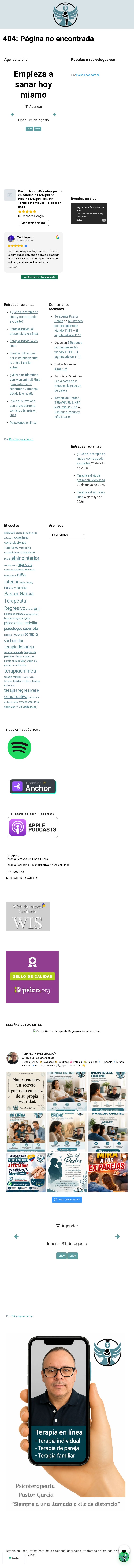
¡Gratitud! (60, 369)
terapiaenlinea (20, 671)
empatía (7, 565)
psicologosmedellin (20, 623)
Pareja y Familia (15, 587)
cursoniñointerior (12, 552)
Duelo (7, 558)
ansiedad (9, 532)
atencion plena (30, 533)
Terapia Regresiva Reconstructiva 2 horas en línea (38, 865)
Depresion (28, 552)
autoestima (8, 538)
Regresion (18, 634)
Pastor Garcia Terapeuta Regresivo (19, 601)
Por (85, 75)
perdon (29, 609)
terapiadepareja (19, 646)
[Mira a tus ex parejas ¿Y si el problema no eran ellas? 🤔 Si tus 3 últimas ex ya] (108, 1172)
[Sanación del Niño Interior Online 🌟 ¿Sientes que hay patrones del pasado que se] (67, 1132)
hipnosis (25, 564)
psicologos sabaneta (21, 628)
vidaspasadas (26, 707)
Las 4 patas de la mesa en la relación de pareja (67, 385)
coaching (21, 537)
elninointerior (25, 558)
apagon (19, 533)
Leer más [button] (13, 267)
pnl (37, 608)
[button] (124, 1557)
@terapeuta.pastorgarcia (38, 1058)
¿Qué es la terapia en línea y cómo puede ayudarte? (24, 316)
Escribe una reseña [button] (33, 223)
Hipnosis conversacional (14, 570)
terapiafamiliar (28, 677)
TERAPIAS (12, 855)
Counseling (25, 548)
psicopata (8, 635)
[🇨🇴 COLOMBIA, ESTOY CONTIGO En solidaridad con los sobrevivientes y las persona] (26, 1172)
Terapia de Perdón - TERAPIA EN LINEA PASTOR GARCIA (67, 402)
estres (14, 565)
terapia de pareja (13, 652)
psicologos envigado (20, 618)
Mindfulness (10, 576)
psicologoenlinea (14, 614)
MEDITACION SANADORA (22, 878)
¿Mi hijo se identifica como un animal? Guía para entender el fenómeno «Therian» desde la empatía (25, 384)
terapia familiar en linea (17, 681)
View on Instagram (69, 1199)
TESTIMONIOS (15, 872)
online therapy (26, 582)
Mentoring (30, 569)
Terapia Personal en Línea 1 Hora (27, 859)
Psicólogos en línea (23, 422)
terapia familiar (12, 676)
